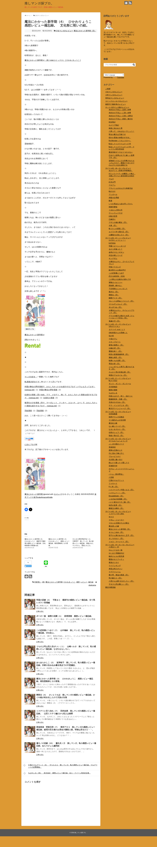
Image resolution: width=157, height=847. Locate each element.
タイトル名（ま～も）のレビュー (118, 511)
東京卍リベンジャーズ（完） (120, 408)
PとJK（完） (114, 487)
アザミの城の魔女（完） (118, 222)
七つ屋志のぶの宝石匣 (117, 420)
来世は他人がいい (115, 569)
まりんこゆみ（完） (116, 532)
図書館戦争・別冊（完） (118, 399)
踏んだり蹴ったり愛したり (119, 463)
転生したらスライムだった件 (120, 144)
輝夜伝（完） (114, 295)
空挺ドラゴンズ (115, 267)
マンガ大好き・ (31, 377)
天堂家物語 (113, 387)
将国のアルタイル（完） (118, 375)
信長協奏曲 (113, 414)
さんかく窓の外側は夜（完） (120, 372)
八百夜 (111, 477)
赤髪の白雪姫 (114, 198)
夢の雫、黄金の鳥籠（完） (119, 575)
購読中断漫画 (110, 587)
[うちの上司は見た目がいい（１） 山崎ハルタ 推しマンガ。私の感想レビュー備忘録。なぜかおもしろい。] (30, 650)
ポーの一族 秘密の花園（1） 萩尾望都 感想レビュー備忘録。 (64, 616)
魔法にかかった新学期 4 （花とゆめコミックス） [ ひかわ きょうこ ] (53, 60)
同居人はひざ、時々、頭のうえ (121, 396)
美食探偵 (112, 447)
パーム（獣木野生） (116, 474)
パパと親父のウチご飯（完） (120, 502)
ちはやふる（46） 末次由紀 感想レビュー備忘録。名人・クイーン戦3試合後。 (59, 773)
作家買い (37, 582)
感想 (78, 582)
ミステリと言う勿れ (116, 514)
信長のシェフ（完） (116, 432)
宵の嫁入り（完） (115, 578)
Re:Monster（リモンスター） (120, 141)
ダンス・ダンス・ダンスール (120, 384)
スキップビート (115, 342)
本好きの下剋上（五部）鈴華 (120, 110)
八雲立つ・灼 (114, 547)
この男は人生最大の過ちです (120, 279)
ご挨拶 (107, 89)
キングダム (113, 258)
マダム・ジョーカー (116, 520)
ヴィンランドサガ (115, 213)
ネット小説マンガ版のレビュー (117, 107)
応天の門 (112, 182)
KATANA (112, 243)
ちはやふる (113, 393)
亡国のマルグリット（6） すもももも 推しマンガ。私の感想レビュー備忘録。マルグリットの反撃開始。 (62, 766)
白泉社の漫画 (48, 398)
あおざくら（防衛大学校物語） (121, 170)
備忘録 (90, 582)
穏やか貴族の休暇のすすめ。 (120, 137)
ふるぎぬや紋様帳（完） (118, 499)
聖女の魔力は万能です (117, 134)
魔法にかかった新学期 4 (34, 335)
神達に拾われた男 (115, 128)
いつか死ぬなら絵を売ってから (121, 204)
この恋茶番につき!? (116, 273)
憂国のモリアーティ (116, 559)
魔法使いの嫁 (114, 526)
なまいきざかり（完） (117, 429)
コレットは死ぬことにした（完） (121, 301)
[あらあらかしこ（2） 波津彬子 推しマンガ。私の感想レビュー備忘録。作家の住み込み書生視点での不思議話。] (30, 667)
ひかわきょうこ (69, 582)
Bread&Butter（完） (116, 496)
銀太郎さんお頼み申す (117, 270)
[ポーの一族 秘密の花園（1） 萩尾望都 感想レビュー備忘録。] (30, 620)
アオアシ (112, 185)
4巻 (43, 582)
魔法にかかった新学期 (54, 582)
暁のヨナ (112, 191)
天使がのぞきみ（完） (117, 402)
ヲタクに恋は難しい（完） (119, 584)
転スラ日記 (113, 380)
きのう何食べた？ (115, 249)
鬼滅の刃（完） (115, 321)
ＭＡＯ (111, 517)
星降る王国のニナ (115, 450)
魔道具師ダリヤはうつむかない (121, 152)
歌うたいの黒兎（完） (117, 229)
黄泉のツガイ (114, 562)
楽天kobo (37, 497)
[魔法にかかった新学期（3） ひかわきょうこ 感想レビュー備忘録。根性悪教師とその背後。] (30, 683)
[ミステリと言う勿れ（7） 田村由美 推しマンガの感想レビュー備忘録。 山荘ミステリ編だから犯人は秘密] (30, 715)
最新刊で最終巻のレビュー (115, 104)
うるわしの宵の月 (115, 210)
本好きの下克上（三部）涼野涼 (121, 116)
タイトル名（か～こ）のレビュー (118, 238)
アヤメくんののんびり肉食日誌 (121, 188)
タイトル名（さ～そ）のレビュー (118, 324)
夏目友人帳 (113, 423)
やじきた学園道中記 (116, 553)
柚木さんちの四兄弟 (116, 556)
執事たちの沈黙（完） (117, 360)
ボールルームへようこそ (118, 441)
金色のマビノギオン (116, 252)
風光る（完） (114, 292)
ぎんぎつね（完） (115, 307)
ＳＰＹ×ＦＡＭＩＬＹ (117, 329)
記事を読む (40, 611)
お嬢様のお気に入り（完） (119, 235)
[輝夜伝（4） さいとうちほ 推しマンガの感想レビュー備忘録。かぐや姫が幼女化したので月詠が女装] (30, 699)
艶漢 (110, 201)
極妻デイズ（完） (115, 298)
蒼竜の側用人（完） (116, 345)
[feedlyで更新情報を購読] (126, 3)
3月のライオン (114, 326)
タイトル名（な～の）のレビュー (118, 412)
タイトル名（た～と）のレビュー (118, 378)
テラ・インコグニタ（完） (119, 405)
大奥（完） (113, 225)
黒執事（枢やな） (115, 285)
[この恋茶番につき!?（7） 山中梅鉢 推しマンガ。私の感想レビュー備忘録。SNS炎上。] (30, 634)
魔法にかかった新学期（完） (85, 31)
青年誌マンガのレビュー (114, 98)
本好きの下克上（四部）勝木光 (121, 119)
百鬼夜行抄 (113, 466)
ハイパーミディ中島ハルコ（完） (121, 490)
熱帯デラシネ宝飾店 (116, 417)
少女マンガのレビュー (64, 31)
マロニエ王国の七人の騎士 (119, 523)
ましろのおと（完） (116, 538)
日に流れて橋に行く (116, 453)
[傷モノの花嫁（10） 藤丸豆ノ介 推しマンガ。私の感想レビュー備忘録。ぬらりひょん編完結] (30, 747)
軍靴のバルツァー (115, 282)
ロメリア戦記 (114, 125)
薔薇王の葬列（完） (116, 508)
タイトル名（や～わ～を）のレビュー (119, 545)
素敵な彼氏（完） (115, 357)
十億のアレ (113, 339)
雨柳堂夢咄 (113, 207)
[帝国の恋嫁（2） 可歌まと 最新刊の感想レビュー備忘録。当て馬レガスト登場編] (30, 604)
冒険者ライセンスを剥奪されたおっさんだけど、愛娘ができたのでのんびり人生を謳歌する (121, 163)
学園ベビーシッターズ (117, 246)
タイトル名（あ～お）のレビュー (118, 168)
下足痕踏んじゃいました (118, 289)
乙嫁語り (112, 219)
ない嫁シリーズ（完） (117, 426)
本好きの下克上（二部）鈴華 (120, 113)
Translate (120, 77)
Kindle (50, 497)
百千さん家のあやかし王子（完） (121, 535)
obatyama (92, 585)
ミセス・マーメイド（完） (119, 542)
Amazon (44, 497)
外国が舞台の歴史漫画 (48, 390)
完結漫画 (28, 411)
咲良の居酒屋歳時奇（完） (119, 354)
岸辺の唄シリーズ (115, 255)
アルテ (111, 179)
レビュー (84, 582)
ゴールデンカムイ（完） (118, 304)
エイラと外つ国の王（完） (119, 232)
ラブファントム (115, 572)
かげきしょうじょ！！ (117, 240)
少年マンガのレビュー (113, 95)
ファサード (113, 483)
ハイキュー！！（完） (117, 493)
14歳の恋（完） (115, 348)
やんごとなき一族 (115, 550)
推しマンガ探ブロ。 (39, 3)
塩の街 (111, 336)
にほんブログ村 (31, 445)
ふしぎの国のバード (116, 444)
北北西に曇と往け (115, 459)
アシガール (113, 194)
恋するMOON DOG (117, 276)
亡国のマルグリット (116, 480)
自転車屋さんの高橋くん (118, 333)
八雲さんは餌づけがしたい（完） (121, 581)
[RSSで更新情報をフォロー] (130, 3)
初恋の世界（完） (115, 505)
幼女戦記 (112, 122)
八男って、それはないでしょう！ (121, 131)
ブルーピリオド (115, 456)
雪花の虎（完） (115, 364)
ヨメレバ (57, 494)
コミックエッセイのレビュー (116, 101)
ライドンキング (115, 566)
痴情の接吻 (113, 390)
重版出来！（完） (115, 351)
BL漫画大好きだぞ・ (33, 382)
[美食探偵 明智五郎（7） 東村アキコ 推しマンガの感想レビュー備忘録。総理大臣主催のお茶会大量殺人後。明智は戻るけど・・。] (30, 731)
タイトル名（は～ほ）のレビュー (118, 439)
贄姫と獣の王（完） (116, 436)
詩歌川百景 (113, 216)
